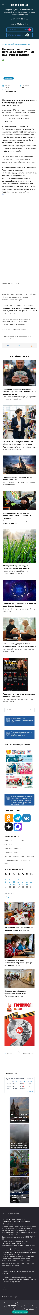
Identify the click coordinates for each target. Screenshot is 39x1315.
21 (22, 884)
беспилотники (21, 336)
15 (27, 882)
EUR (23, 1081)
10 (5, 882)
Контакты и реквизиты (10, 1213)
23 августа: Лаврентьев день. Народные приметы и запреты (16, 567)
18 (10, 884)
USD (15, 1081)
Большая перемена (12, 849)
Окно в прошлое (11, 845)
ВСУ (31, 336)
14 (22, 882)
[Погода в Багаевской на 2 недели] (28, 1053)
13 (18, 882)
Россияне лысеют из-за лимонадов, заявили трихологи (19, 695)
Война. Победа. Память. (14, 841)
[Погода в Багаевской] (19, 1052)
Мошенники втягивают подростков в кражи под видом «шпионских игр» (18, 962)
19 (14, 884)
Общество (8, 78)
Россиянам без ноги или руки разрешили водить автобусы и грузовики (17, 515)
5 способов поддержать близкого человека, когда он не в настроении (19, 645)
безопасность (8, 336)
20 (19, 884)
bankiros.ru (30, 1091)
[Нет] (37, 1308)
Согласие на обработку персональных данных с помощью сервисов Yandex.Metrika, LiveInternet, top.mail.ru (19, 1279)
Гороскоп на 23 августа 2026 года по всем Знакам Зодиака (19, 605)
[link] (19, 31)
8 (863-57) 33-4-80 (19, 19)
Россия (6, 339)
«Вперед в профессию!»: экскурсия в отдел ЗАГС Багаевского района (15, 993)
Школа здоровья (11, 853)
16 (31, 882)
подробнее (12, 1305)
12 (14, 882)
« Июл (6, 897)
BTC (31, 1081)
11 (9, 882)
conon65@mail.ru (19, 24)
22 (27, 884)
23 (31, 884)
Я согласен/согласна (20, 1312)
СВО (12, 339)
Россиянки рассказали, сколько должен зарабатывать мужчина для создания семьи (19, 391)
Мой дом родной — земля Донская (19, 857)
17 (5, 884)
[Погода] (8, 1053)
